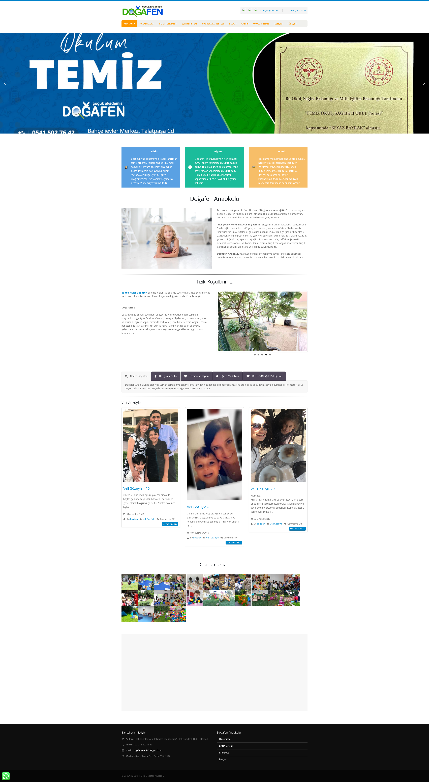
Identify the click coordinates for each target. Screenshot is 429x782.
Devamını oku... (170, 524)
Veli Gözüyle (149, 519)
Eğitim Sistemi (189, 23)
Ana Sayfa (129, 23)
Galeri (245, 23)
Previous (212, 321)
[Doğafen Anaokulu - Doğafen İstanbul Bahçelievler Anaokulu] (142, 10)
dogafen (133, 519)
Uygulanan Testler (213, 23)
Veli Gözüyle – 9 (199, 507)
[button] (5, 83)
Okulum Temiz (261, 23)
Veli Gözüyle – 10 (136, 488)
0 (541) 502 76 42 (297, 10)
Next (312, 321)
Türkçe (291, 23)
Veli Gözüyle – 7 (263, 489)
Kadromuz (224, 752)
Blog (232, 23)
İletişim (278, 23)
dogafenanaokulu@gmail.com (147, 750)
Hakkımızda (146, 23)
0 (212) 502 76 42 (271, 10)
